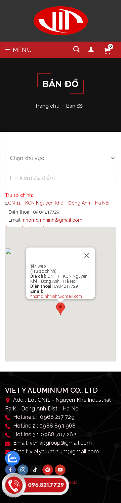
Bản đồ (74, 106)
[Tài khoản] (91, 49)
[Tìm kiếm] (76, 49)
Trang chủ (47, 106)
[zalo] (12, 458)
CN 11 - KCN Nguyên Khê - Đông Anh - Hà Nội (58, 203)
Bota (72, 482)
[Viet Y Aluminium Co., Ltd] (61, 21)
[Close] (87, 255)
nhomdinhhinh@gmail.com (52, 220)
